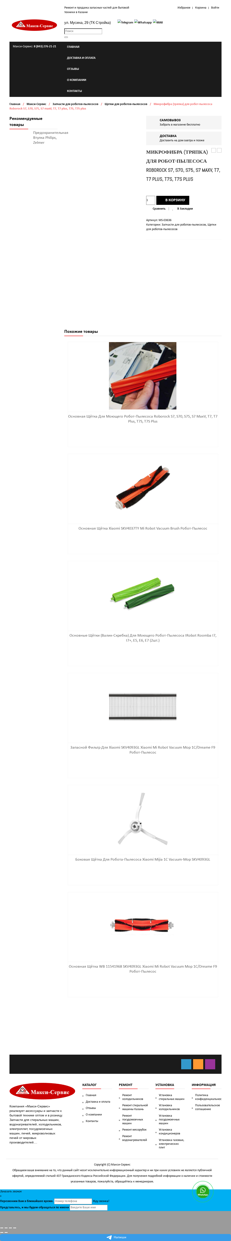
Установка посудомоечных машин (169, 1119)
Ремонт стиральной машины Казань (135, 1107)
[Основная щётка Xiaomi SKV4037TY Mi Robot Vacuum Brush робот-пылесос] (143, 487)
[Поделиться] (6, 1228)
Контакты (92, 1121)
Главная (14, 104)
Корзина (200, 7)
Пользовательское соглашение (207, 1107)
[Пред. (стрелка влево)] (2, 1232)
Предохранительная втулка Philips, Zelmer (50, 138)
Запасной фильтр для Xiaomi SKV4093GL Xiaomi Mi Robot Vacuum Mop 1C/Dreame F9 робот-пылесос (214, 151)
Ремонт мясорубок (134, 1129)
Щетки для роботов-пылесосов (126, 104)
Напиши (120, 1237)
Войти (215, 7)
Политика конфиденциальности (208, 1097)
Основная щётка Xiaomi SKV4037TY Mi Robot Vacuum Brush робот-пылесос (143, 528)
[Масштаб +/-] (14, 1228)
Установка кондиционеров (169, 1131)
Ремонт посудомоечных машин (132, 1119)
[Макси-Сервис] (35, 25)
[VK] (186, 1064)
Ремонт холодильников (132, 1097)
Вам (21, 1201)
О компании (94, 1114)
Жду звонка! (101, 1201)
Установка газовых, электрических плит (171, 1144)
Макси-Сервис (36, 104)
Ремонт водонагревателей (134, 1138)
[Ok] (198, 1064)
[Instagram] (210, 1064)
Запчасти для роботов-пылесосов (75, 104)
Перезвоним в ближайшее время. (26, 1201)
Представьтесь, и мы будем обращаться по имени (34, 1207)
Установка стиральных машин (171, 1097)
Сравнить (159, 208)
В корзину (175, 200)
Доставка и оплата (98, 1102)
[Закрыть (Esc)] (2, 1228)
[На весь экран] (10, 1228)
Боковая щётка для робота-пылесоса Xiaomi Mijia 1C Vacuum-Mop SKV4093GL (142, 859)
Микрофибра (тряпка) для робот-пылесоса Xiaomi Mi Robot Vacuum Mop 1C (219, 151)
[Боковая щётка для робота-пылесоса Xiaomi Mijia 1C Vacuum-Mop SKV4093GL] (143, 818)
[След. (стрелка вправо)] (6, 1232)
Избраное (184, 7)
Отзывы (91, 1108)
